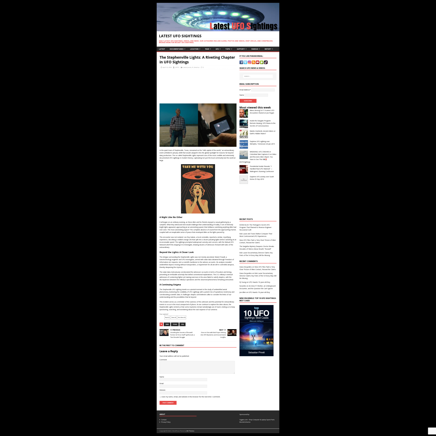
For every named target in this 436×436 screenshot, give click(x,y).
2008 (167, 324)
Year (207, 49)
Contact (163, 420)
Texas (175, 324)
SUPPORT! (241, 49)
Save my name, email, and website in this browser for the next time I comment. (191, 397)
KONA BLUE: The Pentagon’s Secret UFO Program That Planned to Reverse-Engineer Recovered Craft (255, 227)
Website (162, 390)
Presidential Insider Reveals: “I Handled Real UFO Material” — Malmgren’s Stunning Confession (262, 168)
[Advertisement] (181, 86)
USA (182, 324)
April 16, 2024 (167, 67)
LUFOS (177, 67)
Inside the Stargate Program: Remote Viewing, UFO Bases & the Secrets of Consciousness (262, 123)
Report (268, 49)
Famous (254, 49)
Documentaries (176, 49)
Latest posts (187, 67)
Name (162, 377)
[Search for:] (258, 76)
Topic (227, 49)
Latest (162, 49)
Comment (163, 360)
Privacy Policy (166, 422)
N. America (195, 67)
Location (194, 49)
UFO (217, 49)
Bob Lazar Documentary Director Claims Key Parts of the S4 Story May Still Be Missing (257, 275)
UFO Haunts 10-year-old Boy (259, 282)
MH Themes (190, 431)
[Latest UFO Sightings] (218, 30)
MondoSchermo (244, 422)
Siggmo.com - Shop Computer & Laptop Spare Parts (257, 420)
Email (162, 383)
